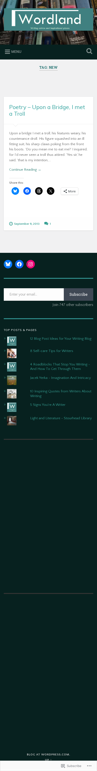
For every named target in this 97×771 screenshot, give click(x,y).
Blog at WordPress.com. (48, 754)
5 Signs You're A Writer (47, 405)
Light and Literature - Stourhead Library (61, 418)
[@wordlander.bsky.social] (8, 264)
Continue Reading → (25, 170)
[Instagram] (30, 264)
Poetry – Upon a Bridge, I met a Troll (47, 110)
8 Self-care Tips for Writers (51, 351)
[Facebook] (19, 264)
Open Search (88, 52)
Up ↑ (48, 760)
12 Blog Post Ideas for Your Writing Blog (60, 339)
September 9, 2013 (27, 223)
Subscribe (78, 294)
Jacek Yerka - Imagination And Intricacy (60, 378)
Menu (16, 52)
